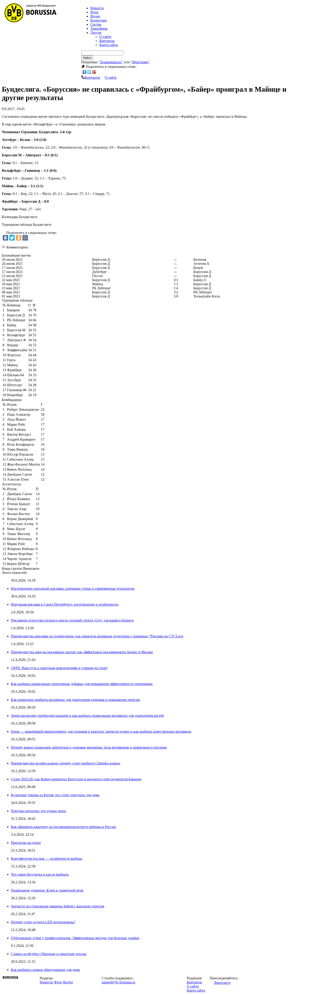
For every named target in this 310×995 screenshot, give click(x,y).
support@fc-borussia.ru (118, 982)
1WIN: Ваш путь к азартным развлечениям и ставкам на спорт (59, 668)
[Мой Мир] (25, 238)
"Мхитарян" (140, 62)
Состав (95, 24)
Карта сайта (108, 45)
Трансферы (99, 28)
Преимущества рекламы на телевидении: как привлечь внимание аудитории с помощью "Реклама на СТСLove (97, 636)
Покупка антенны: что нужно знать (38, 811)
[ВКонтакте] (84, 72)
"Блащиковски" (111, 62)
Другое (95, 32)
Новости (46, 982)
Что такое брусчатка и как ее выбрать (40, 874)
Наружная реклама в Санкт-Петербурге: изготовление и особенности (64, 604)
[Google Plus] (94, 72)
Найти (87, 57)
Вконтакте (222, 983)
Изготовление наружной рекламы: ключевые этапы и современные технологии (73, 588)
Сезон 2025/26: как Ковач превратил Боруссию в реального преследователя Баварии (76, 779)
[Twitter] (89, 72)
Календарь (98, 20)
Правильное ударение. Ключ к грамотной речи (47, 890)
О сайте (105, 37)
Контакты (107, 41)
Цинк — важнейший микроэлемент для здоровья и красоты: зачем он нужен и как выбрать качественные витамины (101, 731)
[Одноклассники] (18, 238)
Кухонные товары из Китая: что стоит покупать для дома (55, 795)
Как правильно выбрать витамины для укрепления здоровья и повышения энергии (75, 700)
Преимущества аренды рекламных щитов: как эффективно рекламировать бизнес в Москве (82, 652)
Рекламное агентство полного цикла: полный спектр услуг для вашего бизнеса (72, 620)
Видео (95, 16)
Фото (94, 12)
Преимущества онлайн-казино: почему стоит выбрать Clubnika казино (65, 763)
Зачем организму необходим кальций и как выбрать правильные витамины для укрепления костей (87, 715)
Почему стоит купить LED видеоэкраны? (43, 922)
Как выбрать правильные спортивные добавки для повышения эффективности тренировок (82, 684)
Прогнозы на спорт (26, 843)
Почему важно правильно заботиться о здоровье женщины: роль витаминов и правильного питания (89, 747)
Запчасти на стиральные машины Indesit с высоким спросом (57, 906)
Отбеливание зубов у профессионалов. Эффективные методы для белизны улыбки (75, 938)
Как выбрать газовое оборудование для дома (45, 970)
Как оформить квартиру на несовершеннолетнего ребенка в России (63, 827)
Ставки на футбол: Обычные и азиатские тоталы (48, 954)
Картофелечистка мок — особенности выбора (46, 858)
